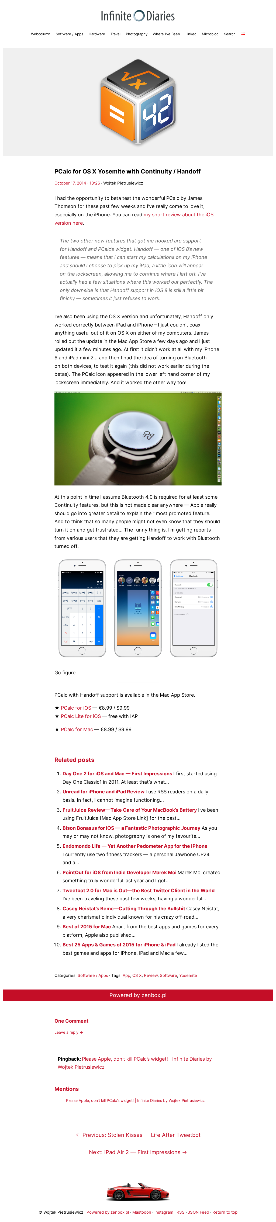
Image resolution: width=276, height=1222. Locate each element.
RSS (181, 1212)
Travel (115, 34)
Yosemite (188, 975)
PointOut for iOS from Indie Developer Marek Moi (120, 872)
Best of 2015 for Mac (87, 926)
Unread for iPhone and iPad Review (104, 791)
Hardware (97, 34)
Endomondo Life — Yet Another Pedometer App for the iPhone (135, 846)
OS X (137, 975)
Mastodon (141, 1212)
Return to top (224, 1212)
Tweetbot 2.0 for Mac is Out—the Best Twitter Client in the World (139, 890)
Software (168, 975)
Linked (190, 34)
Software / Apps (69, 34)
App (126, 975)
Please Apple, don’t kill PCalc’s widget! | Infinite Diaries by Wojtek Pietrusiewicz (135, 1100)
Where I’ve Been (166, 34)
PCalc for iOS (76, 708)
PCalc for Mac (77, 729)
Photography (136, 34)
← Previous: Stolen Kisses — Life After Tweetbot (138, 1135)
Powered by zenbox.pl (138, 995)
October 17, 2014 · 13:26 (77, 183)
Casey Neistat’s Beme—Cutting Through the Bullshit (124, 908)
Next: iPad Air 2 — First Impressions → (138, 1152)
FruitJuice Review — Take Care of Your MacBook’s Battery (130, 810)
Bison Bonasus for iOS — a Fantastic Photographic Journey (132, 828)
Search (230, 34)
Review (151, 975)
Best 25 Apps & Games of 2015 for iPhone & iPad (120, 944)
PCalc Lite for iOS (81, 716)
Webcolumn (40, 34)
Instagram (163, 1212)
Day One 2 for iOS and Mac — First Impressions (118, 773)
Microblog (210, 34)
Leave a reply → (68, 1032)
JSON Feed (198, 1212)
